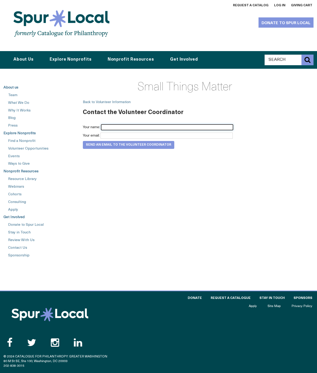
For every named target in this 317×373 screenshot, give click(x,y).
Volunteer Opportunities (28, 149)
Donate (195, 298)
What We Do (18, 103)
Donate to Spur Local (286, 23)
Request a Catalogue (231, 298)
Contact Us (17, 248)
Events (14, 156)
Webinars (16, 187)
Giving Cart (301, 5)
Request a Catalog (250, 5)
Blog (12, 118)
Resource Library (22, 179)
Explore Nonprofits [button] (70, 60)
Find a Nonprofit (22, 141)
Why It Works (19, 110)
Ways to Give (19, 164)
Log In (279, 5)
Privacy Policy (301, 306)
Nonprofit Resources (21, 171)
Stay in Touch (19, 232)
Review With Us (21, 240)
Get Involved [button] (184, 60)
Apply (13, 210)
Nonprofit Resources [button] (131, 60)
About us (10, 87)
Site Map (274, 306)
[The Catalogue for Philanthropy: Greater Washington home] (49, 314)
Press (13, 126)
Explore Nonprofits (19, 133)
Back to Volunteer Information (107, 102)
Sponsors (303, 298)
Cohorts (15, 194)
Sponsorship (18, 255)
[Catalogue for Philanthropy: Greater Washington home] (61, 23)
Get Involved (14, 217)
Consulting (17, 202)
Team (12, 95)
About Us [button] (23, 60)
